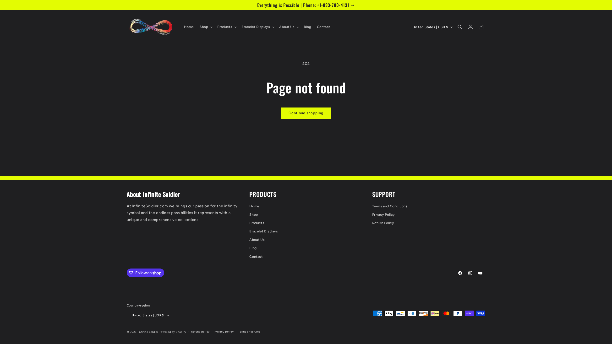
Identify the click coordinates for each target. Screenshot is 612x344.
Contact (255, 257)
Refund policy (200, 331)
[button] (205, 27)
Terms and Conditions (390, 206)
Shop (253, 215)
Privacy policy (224, 331)
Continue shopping (306, 113)
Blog (253, 248)
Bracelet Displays (263, 231)
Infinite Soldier (148, 331)
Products (256, 223)
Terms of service (249, 331)
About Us (257, 240)
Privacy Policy (383, 215)
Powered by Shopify (172, 331)
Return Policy (383, 223)
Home (254, 206)
